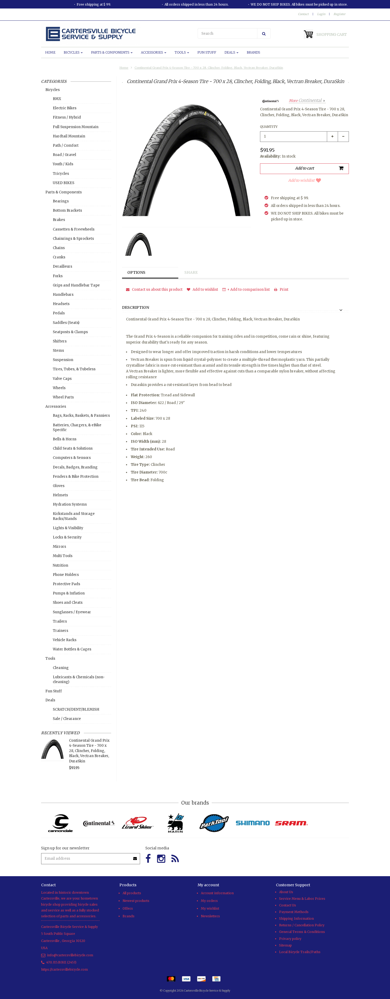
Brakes (59, 220)
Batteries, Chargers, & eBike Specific (77, 427)
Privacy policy (290, 939)
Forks (58, 276)
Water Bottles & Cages (72, 649)
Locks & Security (67, 537)
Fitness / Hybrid (67, 117)
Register (339, 14)
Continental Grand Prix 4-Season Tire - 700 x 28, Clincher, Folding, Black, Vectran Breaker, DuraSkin (209, 68)
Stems (58, 350)
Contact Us (287, 905)
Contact (303, 14)
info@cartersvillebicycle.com (70, 955)
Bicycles (72, 52)
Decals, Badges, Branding (75, 467)
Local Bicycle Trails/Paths (299, 952)
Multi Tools (62, 556)
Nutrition (60, 565)
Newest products (136, 901)
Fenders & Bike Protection (75, 476)
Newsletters (210, 916)
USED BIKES (63, 183)
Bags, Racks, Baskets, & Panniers (81, 415)
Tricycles (61, 173)
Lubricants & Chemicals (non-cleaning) (79, 679)
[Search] (264, 33)
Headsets (61, 304)
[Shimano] (253, 823)
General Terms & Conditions (302, 932)
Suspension (63, 360)
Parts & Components (110, 52)
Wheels (59, 388)
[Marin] (176, 823)
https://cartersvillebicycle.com (64, 969)
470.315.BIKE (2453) (61, 962)
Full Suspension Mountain (75, 127)
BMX (57, 99)
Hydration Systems (70, 504)
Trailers (60, 621)
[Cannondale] (60, 823)
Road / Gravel (64, 155)
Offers (128, 908)
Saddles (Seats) (66, 322)
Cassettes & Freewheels (73, 229)
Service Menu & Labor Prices (302, 899)
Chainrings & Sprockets (73, 238)
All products (132, 893)
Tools (181, 52)
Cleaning (61, 668)
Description (135, 308)
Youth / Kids (63, 164)
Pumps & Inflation (69, 593)
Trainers (60, 630)
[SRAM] (291, 823)
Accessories (152, 52)
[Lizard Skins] (137, 823)
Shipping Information (296, 918)
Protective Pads (66, 584)
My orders (209, 901)
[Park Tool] (214, 823)
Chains (59, 248)
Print (283, 289)
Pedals (59, 313)
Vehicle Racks (64, 640)
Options (136, 272)
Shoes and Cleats (68, 602)
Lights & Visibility (68, 528)
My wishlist (210, 908)
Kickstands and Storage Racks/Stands (74, 516)
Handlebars (63, 294)
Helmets (60, 495)
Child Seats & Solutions (73, 448)
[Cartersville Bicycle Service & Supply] (116, 34)
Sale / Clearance (67, 718)
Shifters (60, 341)
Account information (217, 893)
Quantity (269, 127)
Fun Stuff (206, 52)
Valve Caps (62, 378)
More (305, 100)
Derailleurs (62, 266)
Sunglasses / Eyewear (72, 612)
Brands (253, 52)
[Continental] (99, 823)
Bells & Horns (64, 439)
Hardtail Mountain (69, 136)
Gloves (58, 486)
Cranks (59, 257)
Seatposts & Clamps (70, 332)
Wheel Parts (63, 397)
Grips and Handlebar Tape (76, 285)
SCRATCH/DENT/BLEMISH (76, 709)
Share (191, 272)
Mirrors (59, 546)
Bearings (61, 201)
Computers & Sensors (72, 457)
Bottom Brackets (67, 210)
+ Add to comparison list (248, 289)
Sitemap (285, 945)
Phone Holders (66, 574)
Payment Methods (294, 912)
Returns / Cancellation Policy (301, 925)
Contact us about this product (157, 289)
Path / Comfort (66, 145)
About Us (286, 892)
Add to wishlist (301, 180)
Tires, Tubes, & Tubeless (74, 369)
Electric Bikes (64, 108)
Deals (230, 52)
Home (50, 52)
